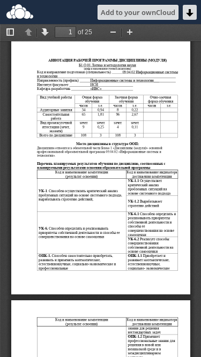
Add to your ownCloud (138, 12)
